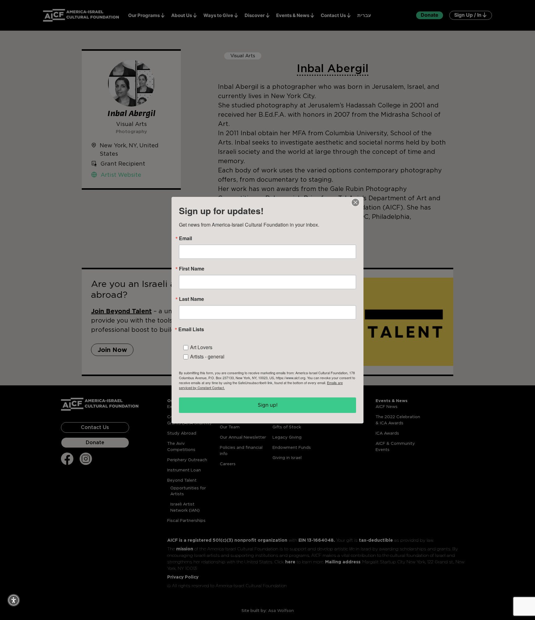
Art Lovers (201, 347)
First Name (191, 268)
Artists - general (207, 356)
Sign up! (268, 405)
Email (185, 238)
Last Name (191, 299)
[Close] (355, 202)
